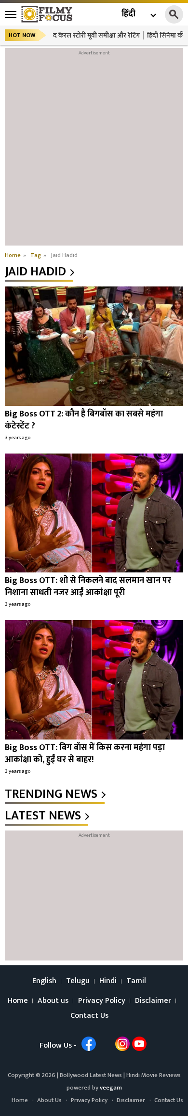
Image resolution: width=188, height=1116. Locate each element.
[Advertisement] (94, 152)
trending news (51, 794)
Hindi (108, 981)
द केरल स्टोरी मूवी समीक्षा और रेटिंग (96, 35)
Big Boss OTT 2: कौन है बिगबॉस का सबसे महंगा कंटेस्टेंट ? (84, 420)
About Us (49, 1100)
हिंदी (128, 14)
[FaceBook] (88, 1044)
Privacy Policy (101, 1001)
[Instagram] (122, 1044)
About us (53, 1001)
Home (18, 1001)
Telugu (78, 981)
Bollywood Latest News (91, 1075)
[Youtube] (139, 1044)
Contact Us (89, 1016)
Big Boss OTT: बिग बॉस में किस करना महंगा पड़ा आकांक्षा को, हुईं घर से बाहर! (85, 753)
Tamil (136, 981)
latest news (43, 816)
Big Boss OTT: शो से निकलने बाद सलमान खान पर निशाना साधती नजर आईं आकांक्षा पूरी (88, 586)
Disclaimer (153, 1001)
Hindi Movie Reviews (153, 1075)
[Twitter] (105, 1044)
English (44, 981)
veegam (111, 1087)
